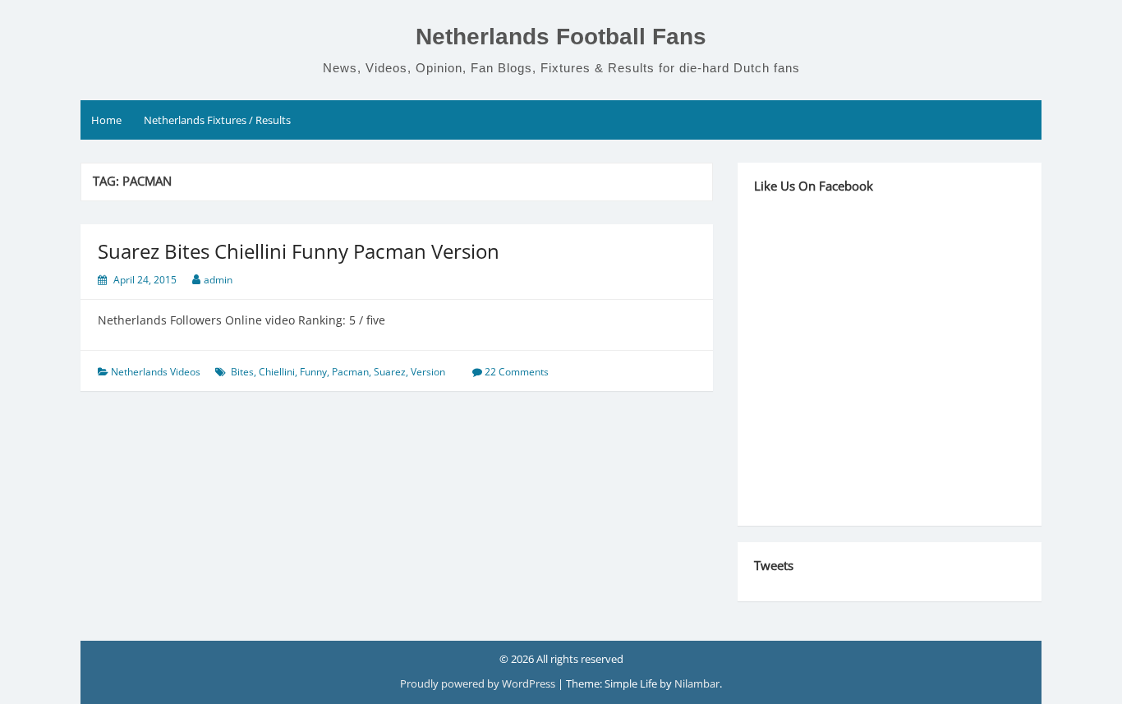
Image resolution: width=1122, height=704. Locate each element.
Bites (242, 372)
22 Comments (517, 372)
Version (428, 372)
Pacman (350, 372)
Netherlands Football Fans (561, 36)
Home (106, 120)
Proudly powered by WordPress (479, 683)
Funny (313, 372)
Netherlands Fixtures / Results (217, 120)
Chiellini (277, 372)
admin (218, 280)
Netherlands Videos (155, 372)
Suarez (390, 372)
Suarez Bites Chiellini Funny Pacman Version (298, 251)
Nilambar (697, 683)
